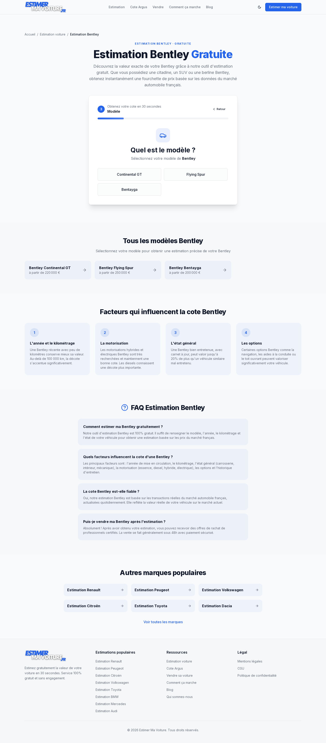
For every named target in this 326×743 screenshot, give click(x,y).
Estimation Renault (109, 661)
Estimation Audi (106, 711)
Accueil (30, 34)
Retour (221, 109)
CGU (241, 668)
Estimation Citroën (109, 675)
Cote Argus (138, 7)
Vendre (158, 7)
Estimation (117, 7)
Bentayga (129, 189)
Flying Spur (196, 174)
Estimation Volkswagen (112, 682)
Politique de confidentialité (257, 675)
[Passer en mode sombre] (259, 7)
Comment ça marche (185, 7)
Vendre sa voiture (180, 675)
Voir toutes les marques (163, 622)
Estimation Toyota (108, 690)
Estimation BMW (107, 697)
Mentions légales (250, 661)
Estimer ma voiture (283, 7)
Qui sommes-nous (180, 697)
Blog (209, 7)
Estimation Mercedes (111, 704)
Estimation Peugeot (110, 668)
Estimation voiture (52, 34)
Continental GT (129, 174)
